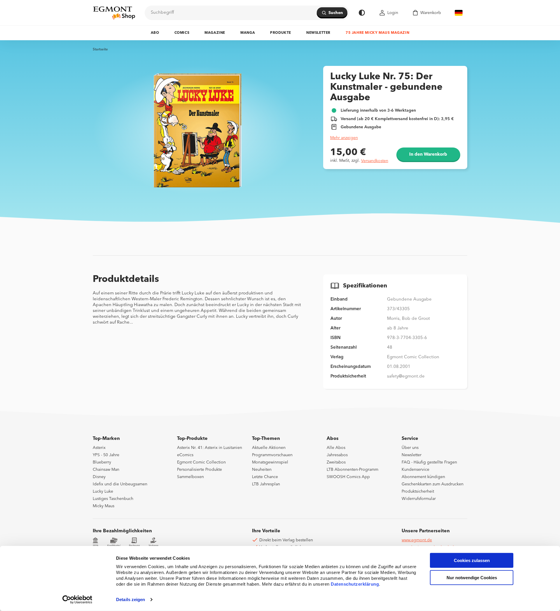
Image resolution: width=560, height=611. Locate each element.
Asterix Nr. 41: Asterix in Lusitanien (209, 448)
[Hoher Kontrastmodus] (362, 13)
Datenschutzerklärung (355, 584)
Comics (182, 33)
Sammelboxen (190, 477)
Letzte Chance (265, 477)
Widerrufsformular (419, 499)
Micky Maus (103, 506)
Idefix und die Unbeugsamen (120, 484)
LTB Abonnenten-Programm (352, 470)
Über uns (410, 448)
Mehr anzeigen (344, 138)
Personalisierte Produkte (199, 470)
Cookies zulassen (472, 560)
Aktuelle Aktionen (269, 448)
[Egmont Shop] (114, 13)
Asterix (99, 448)
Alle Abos (336, 448)
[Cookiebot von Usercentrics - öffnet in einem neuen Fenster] (77, 599)
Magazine (214, 33)
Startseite (100, 49)
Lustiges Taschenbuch (113, 499)
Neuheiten (262, 470)
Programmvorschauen (272, 455)
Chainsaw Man (106, 470)
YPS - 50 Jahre (106, 455)
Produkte (280, 33)
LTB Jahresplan (266, 484)
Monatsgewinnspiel (270, 462)
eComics (185, 455)
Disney (99, 477)
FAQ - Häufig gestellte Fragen (429, 462)
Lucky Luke (103, 491)
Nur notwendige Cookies (472, 577)
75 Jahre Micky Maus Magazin (377, 33)
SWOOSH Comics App (348, 477)
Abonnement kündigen (423, 477)
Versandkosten (374, 161)
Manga (247, 33)
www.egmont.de (417, 540)
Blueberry (102, 462)
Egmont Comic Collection (201, 462)
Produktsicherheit (418, 491)
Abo (155, 33)
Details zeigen (130, 599)
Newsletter (318, 33)
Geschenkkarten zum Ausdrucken (432, 484)
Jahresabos (337, 455)
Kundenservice (415, 470)
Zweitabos (336, 462)
